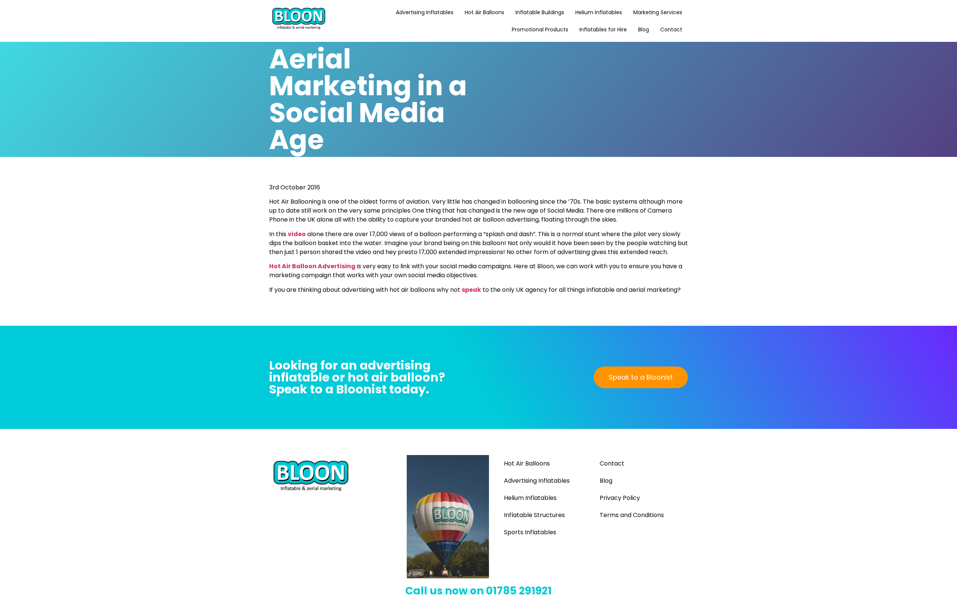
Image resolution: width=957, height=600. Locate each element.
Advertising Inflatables (424, 12)
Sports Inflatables (530, 532)
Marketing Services (657, 12)
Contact (671, 29)
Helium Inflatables (598, 12)
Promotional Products (540, 29)
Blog (643, 29)
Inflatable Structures (534, 515)
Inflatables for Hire (603, 29)
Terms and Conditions (632, 515)
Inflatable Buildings (540, 12)
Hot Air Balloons (484, 12)
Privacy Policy (620, 498)
